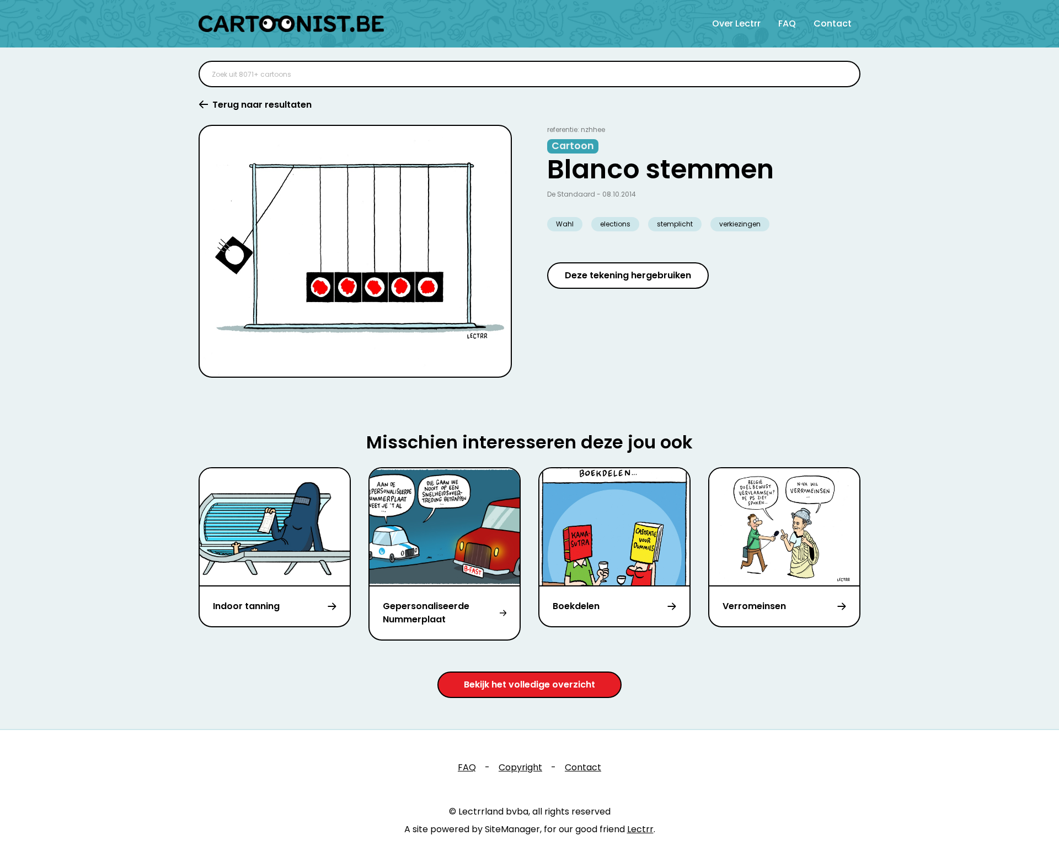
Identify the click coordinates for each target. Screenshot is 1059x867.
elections (615, 224)
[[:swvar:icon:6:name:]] (845, 74)
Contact (833, 23)
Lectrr (640, 829)
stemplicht (675, 224)
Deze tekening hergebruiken (628, 275)
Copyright (520, 767)
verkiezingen (740, 224)
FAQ (787, 23)
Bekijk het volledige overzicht (529, 684)
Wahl (565, 224)
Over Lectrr (736, 23)
